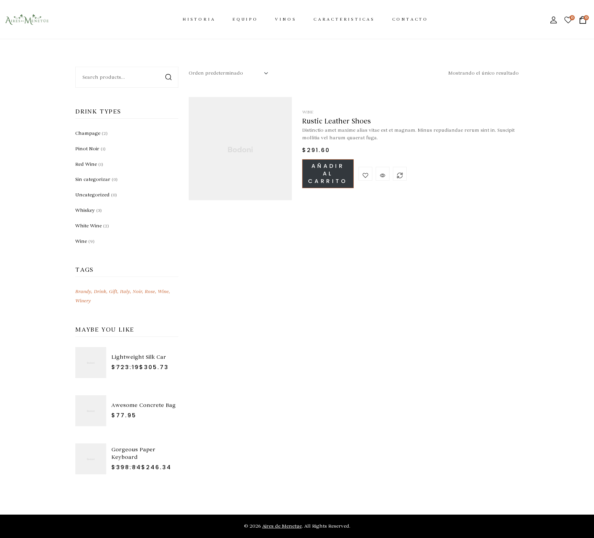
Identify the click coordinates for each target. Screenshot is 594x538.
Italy (125, 291)
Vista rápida (382, 174)
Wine (307, 112)
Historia (199, 19)
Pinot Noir (87, 149)
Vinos (285, 19)
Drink (100, 291)
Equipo (245, 19)
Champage (87, 133)
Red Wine (86, 164)
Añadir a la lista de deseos (365, 174)
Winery (83, 301)
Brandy (83, 291)
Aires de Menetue (282, 526)
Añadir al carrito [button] (328, 173)
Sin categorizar (92, 179)
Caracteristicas (344, 19)
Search (169, 77)
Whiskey (85, 210)
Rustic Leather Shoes (336, 121)
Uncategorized (92, 195)
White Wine (88, 226)
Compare (400, 174)
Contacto (410, 19)
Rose (150, 291)
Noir (137, 291)
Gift (113, 291)
